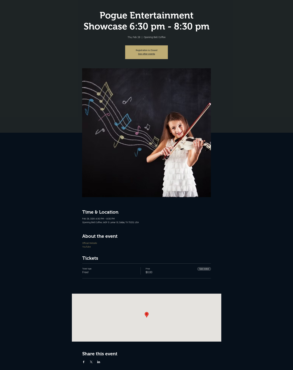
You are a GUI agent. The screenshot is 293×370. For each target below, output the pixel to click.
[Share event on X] (91, 362)
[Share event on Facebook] (83, 362)
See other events (146, 54)
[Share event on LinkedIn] (98, 362)
